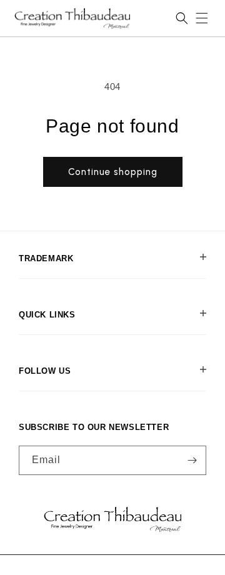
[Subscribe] (192, 460)
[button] (202, 18)
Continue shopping (113, 172)
